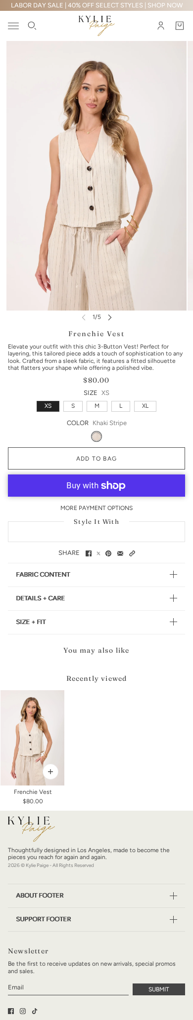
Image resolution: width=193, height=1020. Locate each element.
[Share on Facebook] (89, 553)
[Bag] (179, 26)
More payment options (96, 508)
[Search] (32, 26)
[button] (132, 553)
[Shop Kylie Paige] (97, 26)
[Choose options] (50, 772)
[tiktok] (35, 1011)
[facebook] (11, 1011)
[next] (110, 317)
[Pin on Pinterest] (108, 553)
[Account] (160, 26)
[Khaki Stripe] (96, 436)
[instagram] (23, 1011)
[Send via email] (120, 553)
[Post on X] (98, 553)
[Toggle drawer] (13, 26)
